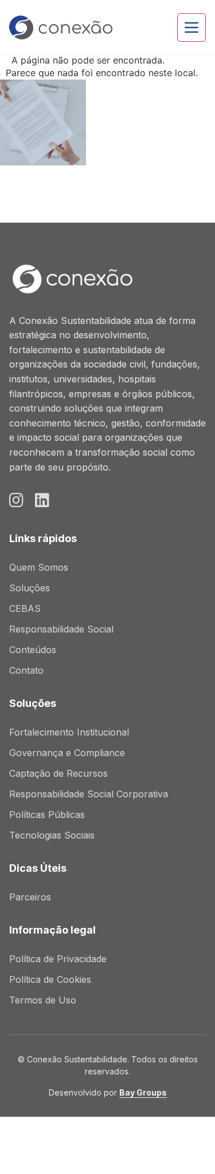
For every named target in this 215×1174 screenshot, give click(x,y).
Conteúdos (32, 649)
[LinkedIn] (42, 500)
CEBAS (25, 608)
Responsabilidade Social (61, 629)
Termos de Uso (42, 1000)
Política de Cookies (50, 979)
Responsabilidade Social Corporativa (88, 794)
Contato (26, 670)
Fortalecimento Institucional (69, 732)
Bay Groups (143, 1092)
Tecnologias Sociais (52, 835)
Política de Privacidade (58, 959)
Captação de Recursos (58, 773)
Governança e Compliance (67, 752)
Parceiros (30, 897)
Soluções (29, 588)
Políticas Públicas (47, 814)
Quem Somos (38, 567)
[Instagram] (16, 500)
